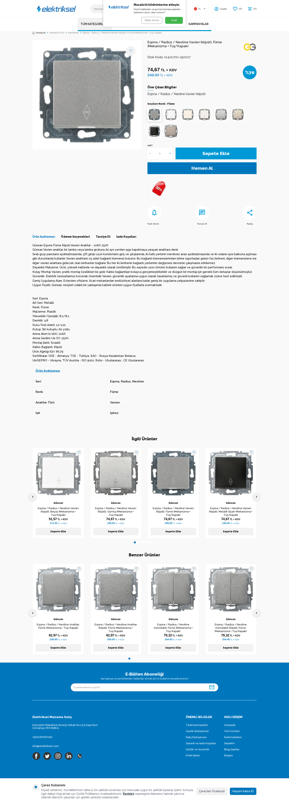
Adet (150, 145)
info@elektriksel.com (45, 746)
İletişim (228, 755)
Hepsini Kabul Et (243, 791)
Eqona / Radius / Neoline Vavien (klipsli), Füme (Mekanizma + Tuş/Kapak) (173, 511)
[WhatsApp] (80, 756)
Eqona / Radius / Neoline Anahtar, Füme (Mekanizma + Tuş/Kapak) (58, 626)
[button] (135, 542)
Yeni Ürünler (232, 731)
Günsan (58, 503)
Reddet (128, 793)
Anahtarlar (73, 32)
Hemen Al (202, 168)
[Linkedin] (69, 756)
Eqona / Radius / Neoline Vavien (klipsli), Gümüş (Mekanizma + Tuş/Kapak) (115, 511)
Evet (174, 20)
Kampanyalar (198, 24)
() (240, 8)
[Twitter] (47, 756)
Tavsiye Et (202, 224)
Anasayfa (40, 32)
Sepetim (229, 743)
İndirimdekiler (233, 737)
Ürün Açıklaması (43, 236)
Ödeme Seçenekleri (75, 236)
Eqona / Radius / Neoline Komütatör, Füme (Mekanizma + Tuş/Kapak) (173, 628)
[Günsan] (250, 47)
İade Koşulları (126, 236)
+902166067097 (42, 737)
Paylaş (250, 224)
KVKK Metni (193, 755)
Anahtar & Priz (56, 32)
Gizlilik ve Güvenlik (197, 749)
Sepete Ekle (216, 153)
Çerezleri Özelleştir (212, 791)
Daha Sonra (152, 20)
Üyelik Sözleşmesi (197, 731)
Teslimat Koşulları (197, 725)
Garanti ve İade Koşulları (201, 743)
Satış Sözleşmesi (196, 737)
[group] (87, 94)
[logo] (56, 9)
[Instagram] (58, 756)
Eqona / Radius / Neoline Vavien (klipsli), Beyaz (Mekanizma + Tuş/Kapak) (58, 511)
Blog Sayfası (231, 749)
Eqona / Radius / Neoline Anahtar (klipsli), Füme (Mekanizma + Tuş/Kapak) (116, 628)
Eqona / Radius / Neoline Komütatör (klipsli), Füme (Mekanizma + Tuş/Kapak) (231, 628)
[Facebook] (36, 756)
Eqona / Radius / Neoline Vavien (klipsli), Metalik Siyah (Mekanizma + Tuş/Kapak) (230, 511)
